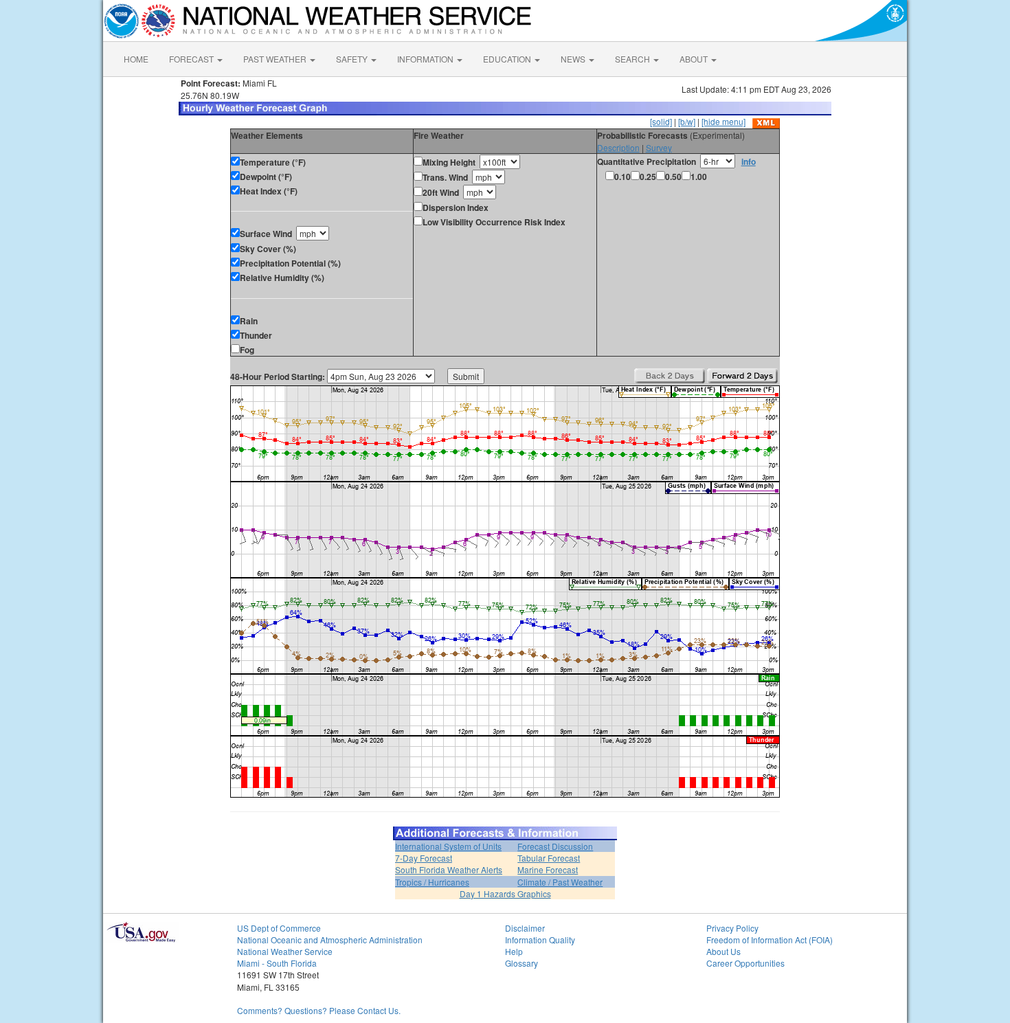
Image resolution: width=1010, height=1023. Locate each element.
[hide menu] (723, 121)
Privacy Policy (732, 928)
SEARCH (633, 59)
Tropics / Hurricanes (432, 882)
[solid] (661, 121)
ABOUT (695, 59)
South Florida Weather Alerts (448, 869)
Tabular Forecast (548, 858)
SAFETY (353, 59)
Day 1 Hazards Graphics (505, 893)
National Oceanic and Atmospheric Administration (330, 939)
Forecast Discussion (555, 846)
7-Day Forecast (423, 858)
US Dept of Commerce (279, 928)
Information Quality (540, 939)
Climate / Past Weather (560, 882)
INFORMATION (426, 59)
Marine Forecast (547, 869)
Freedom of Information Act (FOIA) (769, 939)
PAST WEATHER (275, 59)
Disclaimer (525, 928)
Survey (659, 147)
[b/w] (686, 121)
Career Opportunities (745, 963)
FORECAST (192, 59)
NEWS (574, 59)
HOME (136, 59)
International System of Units (448, 846)
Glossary (521, 963)
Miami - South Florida (277, 963)
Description (618, 147)
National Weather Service (285, 951)
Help (514, 951)
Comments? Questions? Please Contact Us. (319, 1010)
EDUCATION (508, 59)
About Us (723, 951)
